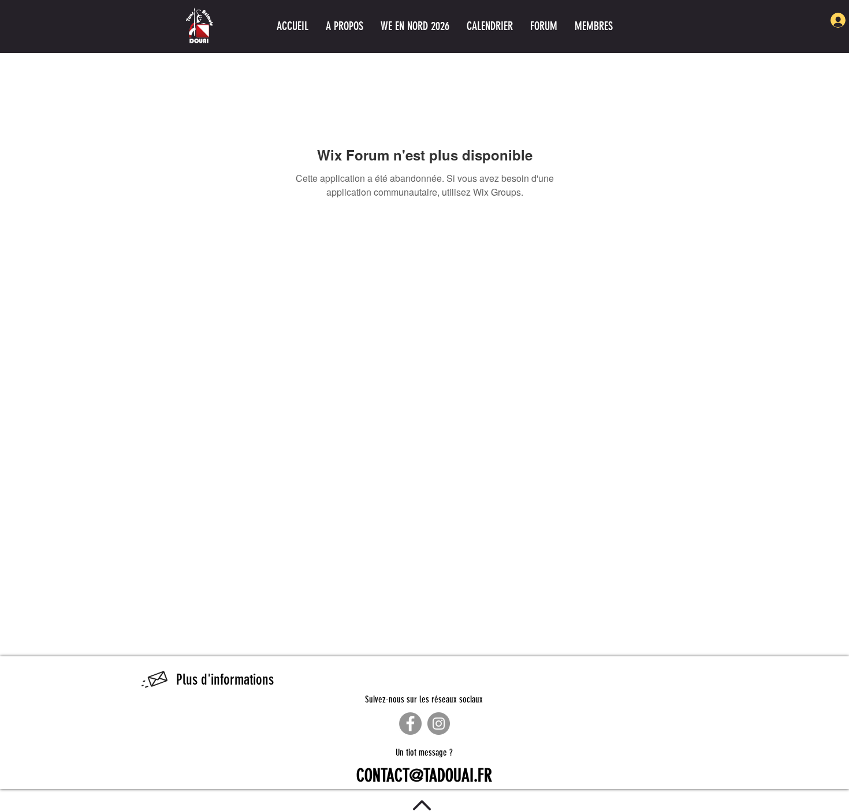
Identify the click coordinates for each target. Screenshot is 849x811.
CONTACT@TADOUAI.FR (424, 775)
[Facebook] (410, 723)
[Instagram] (438, 723)
